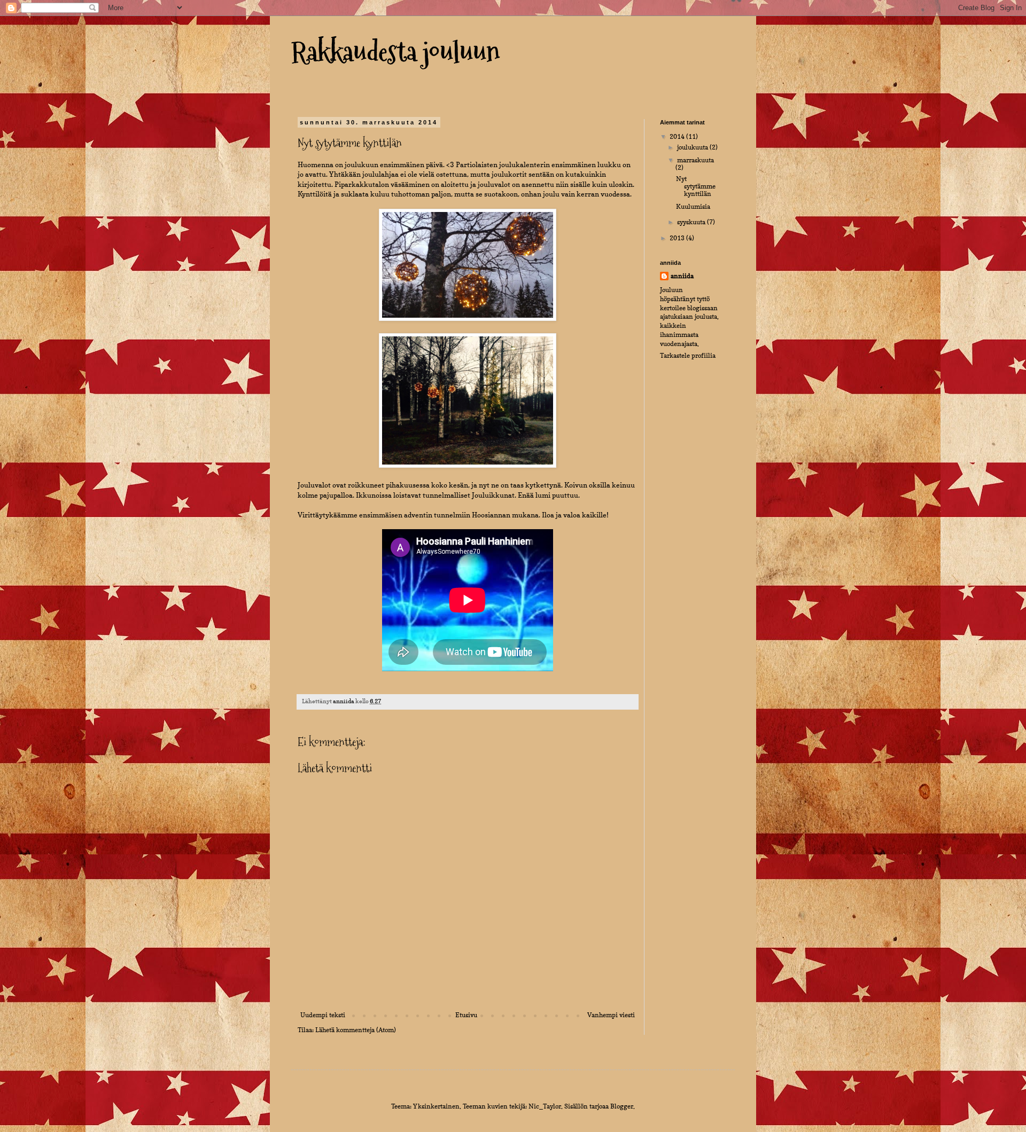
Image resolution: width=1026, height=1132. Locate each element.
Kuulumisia (693, 206)
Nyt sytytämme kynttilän (696, 186)
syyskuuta (692, 222)
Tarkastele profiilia (688, 355)
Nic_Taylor (544, 1106)
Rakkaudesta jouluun (395, 51)
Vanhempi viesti (611, 1015)
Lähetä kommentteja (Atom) (355, 1030)
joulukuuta (693, 147)
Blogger (621, 1106)
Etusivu (466, 1015)
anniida (682, 276)
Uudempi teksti (322, 1015)
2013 (678, 238)
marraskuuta (695, 160)
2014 (678, 136)
